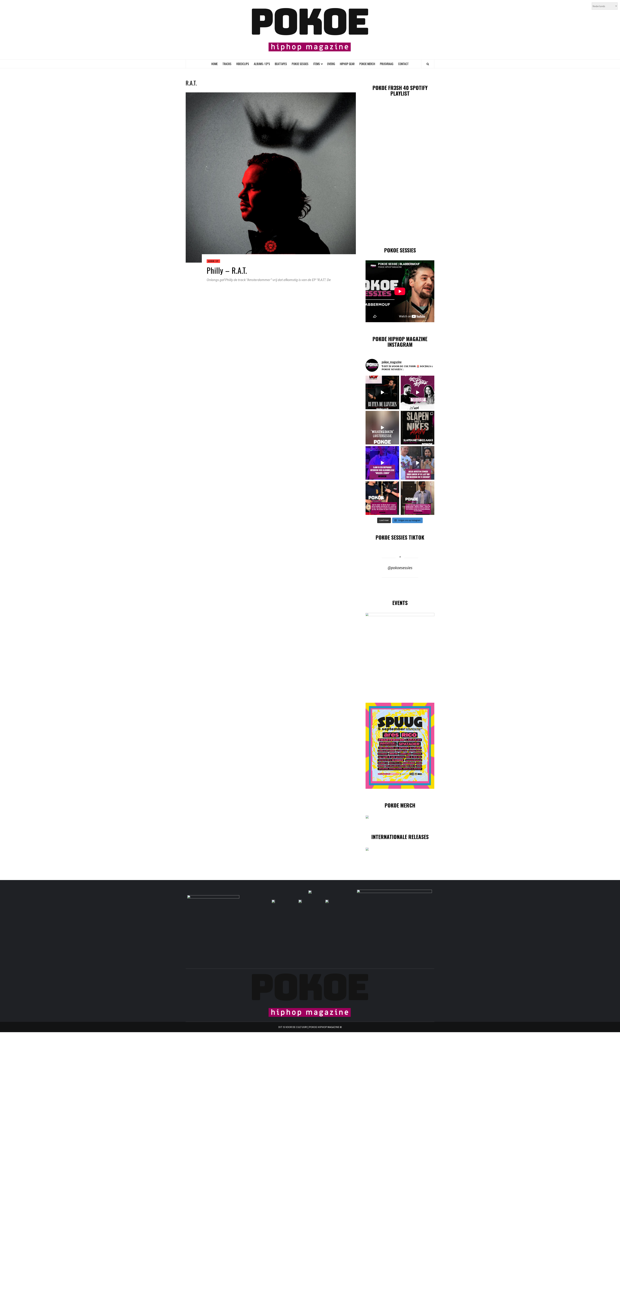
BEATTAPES (281, 64)
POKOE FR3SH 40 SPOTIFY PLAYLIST (400, 90)
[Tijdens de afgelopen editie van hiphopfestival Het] (417, 463)
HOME (214, 64)
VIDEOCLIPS (242, 64)
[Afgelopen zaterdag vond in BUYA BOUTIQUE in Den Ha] (417, 498)
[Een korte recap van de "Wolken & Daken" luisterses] (382, 427)
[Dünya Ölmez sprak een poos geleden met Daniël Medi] (417, 392)
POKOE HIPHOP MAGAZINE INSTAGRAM (399, 341)
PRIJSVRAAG (386, 64)
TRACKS (226, 64)
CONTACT (403, 64)
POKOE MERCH (367, 64)
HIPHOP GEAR (347, 64)
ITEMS (316, 64)
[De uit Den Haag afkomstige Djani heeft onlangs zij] (382, 463)
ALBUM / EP (213, 261)
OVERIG (331, 64)
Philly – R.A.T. (227, 270)
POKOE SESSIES (300, 64)
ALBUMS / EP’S (262, 64)
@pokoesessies (400, 567)
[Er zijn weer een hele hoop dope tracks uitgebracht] (417, 427)
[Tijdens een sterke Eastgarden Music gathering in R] (382, 498)
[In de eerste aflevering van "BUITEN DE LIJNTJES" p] (382, 392)
